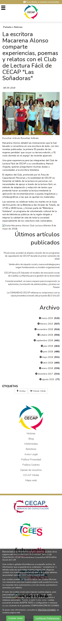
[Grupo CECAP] (31, 11)
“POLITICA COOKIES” (46, 610)
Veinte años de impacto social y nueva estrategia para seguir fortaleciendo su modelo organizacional (34, 266)
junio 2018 (47, 351)
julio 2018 (48, 346)
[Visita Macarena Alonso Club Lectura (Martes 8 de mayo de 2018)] (31, 227)
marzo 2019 (47, 318)
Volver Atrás (39, 390)
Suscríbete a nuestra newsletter (42, 1)
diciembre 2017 (45, 373)
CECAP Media (31, 475)
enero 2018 (47, 368)
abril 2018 (48, 362)
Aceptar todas (15, 618)
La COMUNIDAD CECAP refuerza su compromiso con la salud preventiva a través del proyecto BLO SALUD (33, 294)
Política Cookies (31, 465)
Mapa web (31, 480)
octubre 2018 (46, 335)
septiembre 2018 (44, 340)
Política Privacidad (31, 459)
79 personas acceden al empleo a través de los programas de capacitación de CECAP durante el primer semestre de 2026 (31, 256)
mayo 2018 (47, 357)
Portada (7, 27)
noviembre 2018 (45, 329)
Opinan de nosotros (31, 470)
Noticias (18, 27)
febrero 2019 (46, 323)
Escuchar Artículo (11, 138)
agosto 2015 (47, 379)
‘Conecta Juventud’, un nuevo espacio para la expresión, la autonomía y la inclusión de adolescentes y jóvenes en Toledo (32, 284)
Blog (31, 438)
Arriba (22, 390)
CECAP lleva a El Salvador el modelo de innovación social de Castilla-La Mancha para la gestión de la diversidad (32, 274)
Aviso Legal (31, 454)
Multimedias (31, 444)
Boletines (31, 449)
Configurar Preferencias (47, 618)
